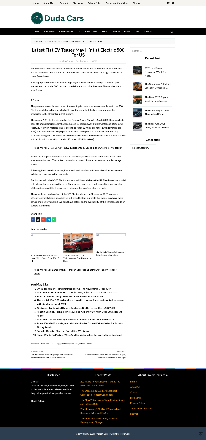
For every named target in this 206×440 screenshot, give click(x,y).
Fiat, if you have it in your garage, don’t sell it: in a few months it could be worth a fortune (52, 354)
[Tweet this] (38, 219)
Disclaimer (135, 397)
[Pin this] (43, 219)
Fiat (51, 343)
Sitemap (134, 413)
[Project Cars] (57, 17)
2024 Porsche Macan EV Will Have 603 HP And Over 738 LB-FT (45, 258)
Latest (82, 343)
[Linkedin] (173, 3)
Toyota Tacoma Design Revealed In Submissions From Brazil (70, 296)
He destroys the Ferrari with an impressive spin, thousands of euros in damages (105, 354)
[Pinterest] (168, 3)
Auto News (44, 343)
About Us (135, 386)
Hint (76, 343)
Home (133, 381)
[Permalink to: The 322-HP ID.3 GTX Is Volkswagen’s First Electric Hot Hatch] (78, 243)
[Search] (171, 31)
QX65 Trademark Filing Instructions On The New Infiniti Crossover (74, 288)
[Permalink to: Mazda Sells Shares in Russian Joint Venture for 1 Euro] (111, 241)
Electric (66, 343)
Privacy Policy (137, 402)
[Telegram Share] (48, 219)
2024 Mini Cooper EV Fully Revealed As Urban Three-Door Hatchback (75, 319)
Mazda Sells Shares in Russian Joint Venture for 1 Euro (110, 253)
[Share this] (33, 219)
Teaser (89, 343)
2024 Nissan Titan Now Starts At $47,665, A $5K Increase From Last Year (77, 292)
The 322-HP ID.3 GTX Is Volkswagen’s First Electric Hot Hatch (77, 258)
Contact (134, 392)
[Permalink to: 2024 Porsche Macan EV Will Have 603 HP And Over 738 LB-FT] (45, 243)
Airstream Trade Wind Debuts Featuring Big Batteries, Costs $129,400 (76, 307)
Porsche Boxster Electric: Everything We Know (63, 330)
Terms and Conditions (141, 408)
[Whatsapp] (54, 219)
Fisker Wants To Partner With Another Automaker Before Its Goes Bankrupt (79, 334)
